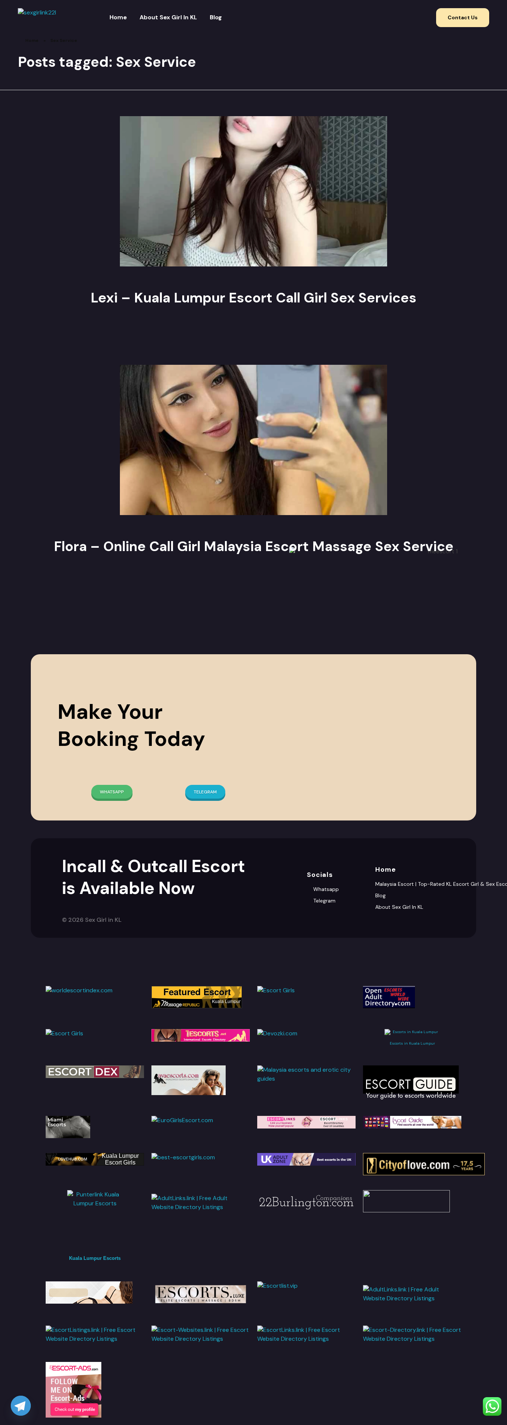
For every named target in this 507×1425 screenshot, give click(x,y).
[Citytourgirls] (412, 1201)
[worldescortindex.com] (95, 990)
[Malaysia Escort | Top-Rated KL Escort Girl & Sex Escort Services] (40, 17)
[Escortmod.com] (95, 1292)
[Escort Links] (306, 1122)
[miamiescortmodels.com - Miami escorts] (95, 1127)
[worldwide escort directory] (200, 1035)
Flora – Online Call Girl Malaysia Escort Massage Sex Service (254, 546)
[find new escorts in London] (306, 1159)
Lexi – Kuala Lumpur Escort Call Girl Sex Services (253, 298)
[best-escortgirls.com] (200, 1157)
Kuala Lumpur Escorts (95, 1258)
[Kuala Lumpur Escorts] (412, 1122)
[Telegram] (21, 1406)
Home (32, 40)
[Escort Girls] (306, 997)
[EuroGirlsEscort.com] (200, 1120)
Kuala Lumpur (226, 1001)
